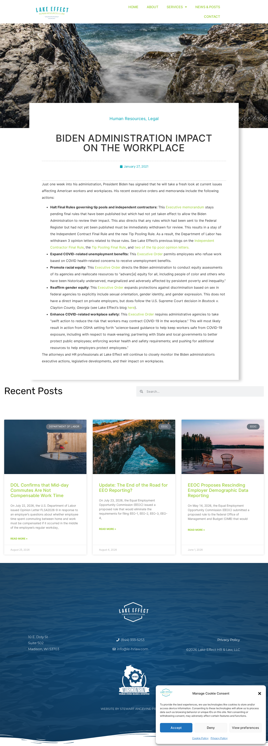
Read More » (19, 538)
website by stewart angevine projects (134, 709)
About (152, 7)
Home (133, 7)
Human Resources (128, 118)
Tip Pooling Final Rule (109, 247)
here (131, 307)
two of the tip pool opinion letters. (162, 247)
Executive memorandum (185, 207)
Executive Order (150, 254)
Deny (211, 728)
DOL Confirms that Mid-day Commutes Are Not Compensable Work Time (39, 490)
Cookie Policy (200, 738)
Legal (153, 118)
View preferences (245, 728)
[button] (260, 693)
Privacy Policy (219, 738)
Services (175, 7)
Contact (212, 16)
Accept (176, 728)
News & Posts (207, 7)
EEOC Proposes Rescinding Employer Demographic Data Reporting (218, 490)
